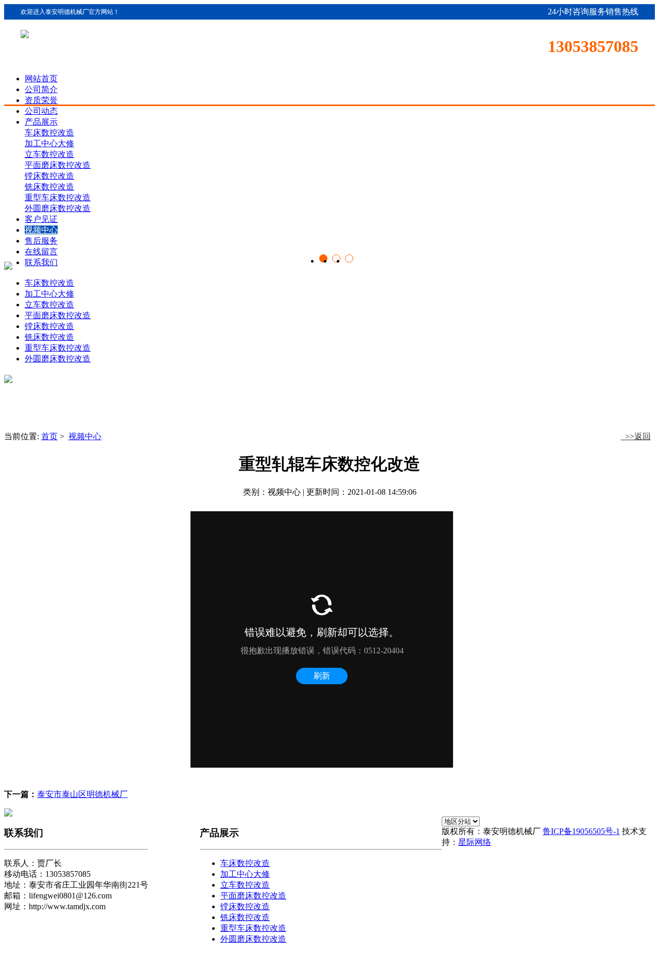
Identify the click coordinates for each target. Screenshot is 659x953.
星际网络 (474, 842)
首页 (49, 436)
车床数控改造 (49, 283)
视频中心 (84, 436)
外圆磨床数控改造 (58, 358)
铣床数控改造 (49, 337)
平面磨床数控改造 (58, 315)
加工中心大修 (49, 293)
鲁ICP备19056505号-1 (581, 831)
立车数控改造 (49, 304)
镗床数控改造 (49, 326)
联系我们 (41, 262)
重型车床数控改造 (58, 347)
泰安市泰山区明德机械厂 (82, 794)
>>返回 (636, 436)
